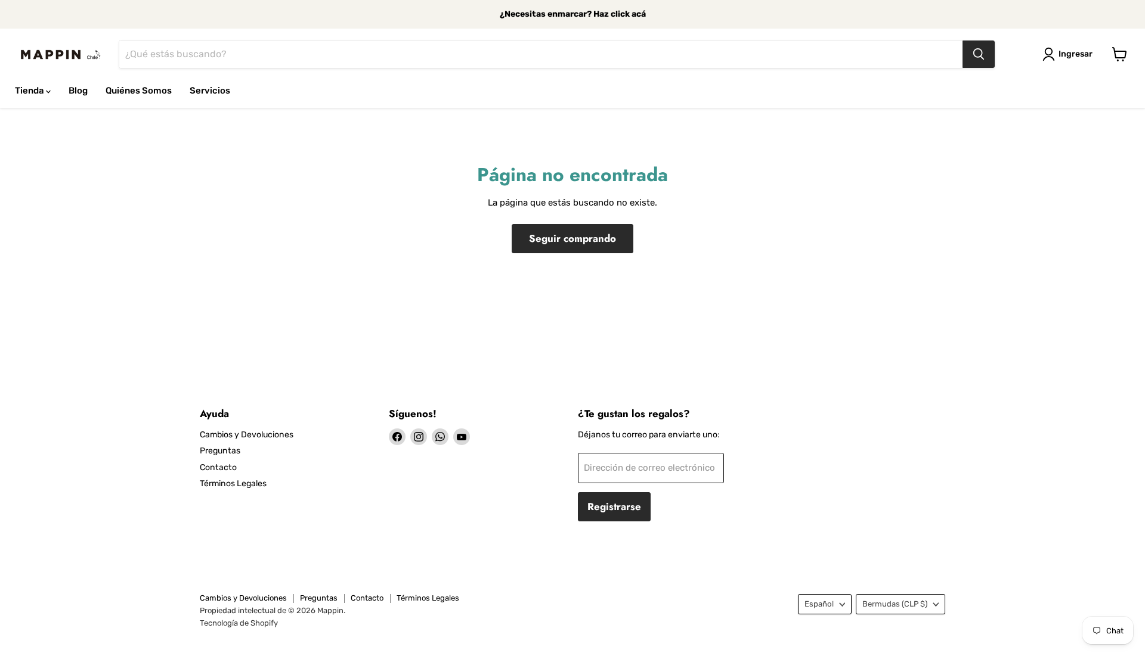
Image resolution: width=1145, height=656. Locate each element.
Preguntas (220, 451)
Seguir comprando (572, 238)
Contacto (218, 467)
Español (819, 603)
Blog (78, 90)
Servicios (210, 90)
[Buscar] (979, 54)
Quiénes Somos (139, 90)
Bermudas (894, 603)
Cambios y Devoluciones (246, 435)
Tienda (30, 90)
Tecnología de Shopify (239, 622)
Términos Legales (233, 483)
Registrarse (614, 506)
